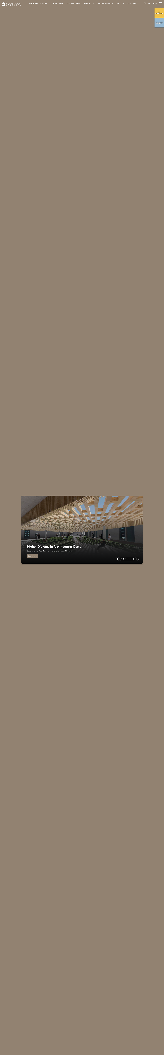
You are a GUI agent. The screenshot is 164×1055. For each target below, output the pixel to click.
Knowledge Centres (108, 4)
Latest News (73, 4)
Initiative (89, 4)
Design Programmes (38, 4)
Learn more (32, 556)
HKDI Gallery (129, 4)
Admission (58, 4)
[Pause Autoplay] (134, 559)
